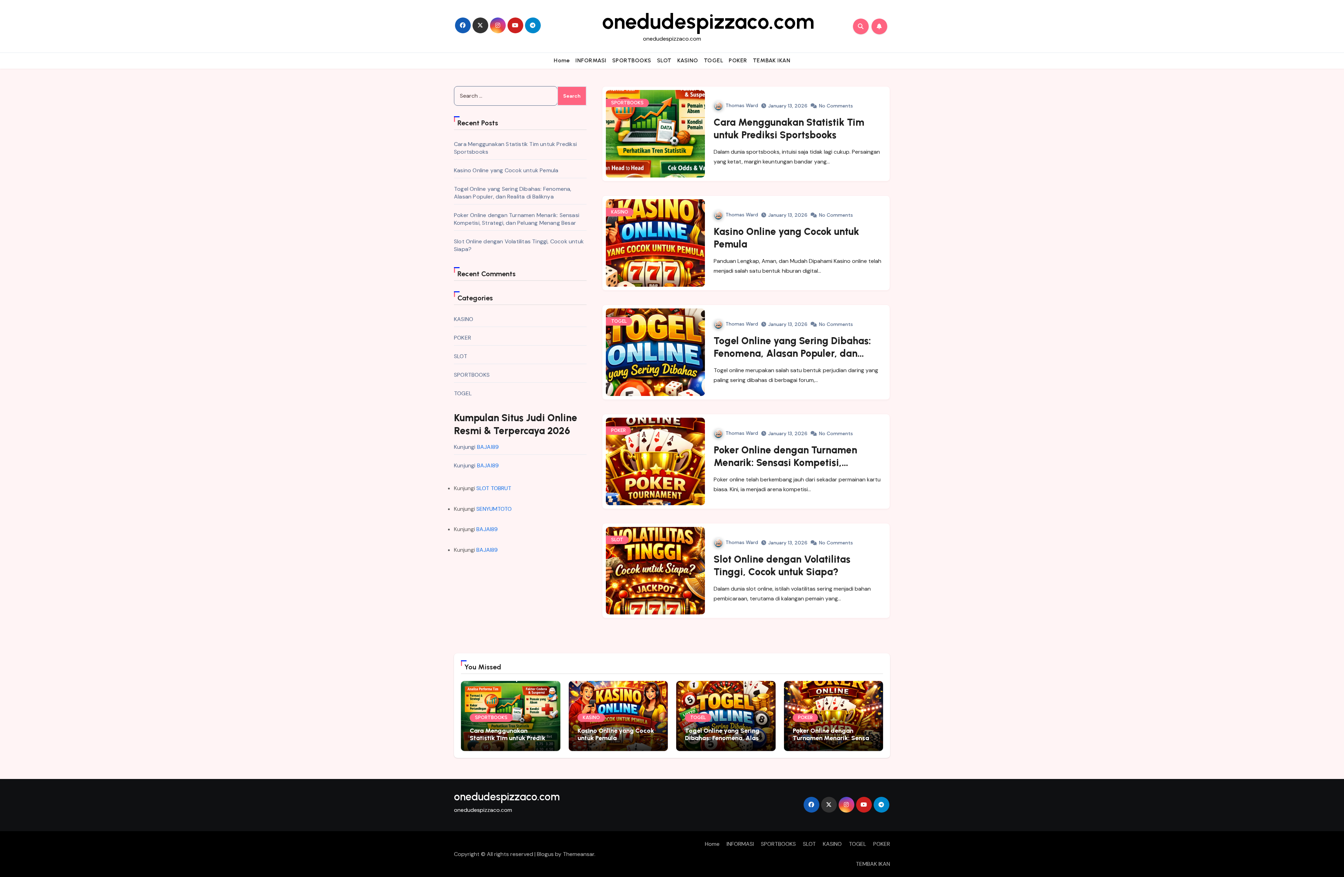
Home (562, 60)
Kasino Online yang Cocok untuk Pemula (506, 170)
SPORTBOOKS (631, 60)
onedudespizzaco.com (708, 21)
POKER (738, 60)
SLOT (664, 60)
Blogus (545, 854)
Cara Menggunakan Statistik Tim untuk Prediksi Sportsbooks (510, 738)
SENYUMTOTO (494, 509)
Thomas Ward (742, 105)
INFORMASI (591, 60)
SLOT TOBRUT (493, 488)
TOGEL (713, 60)
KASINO (687, 60)
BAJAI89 (488, 447)
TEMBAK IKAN (772, 60)
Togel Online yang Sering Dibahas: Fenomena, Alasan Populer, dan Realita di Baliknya (513, 192)
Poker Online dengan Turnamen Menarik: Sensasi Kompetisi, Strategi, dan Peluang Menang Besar (516, 219)
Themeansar (578, 854)
